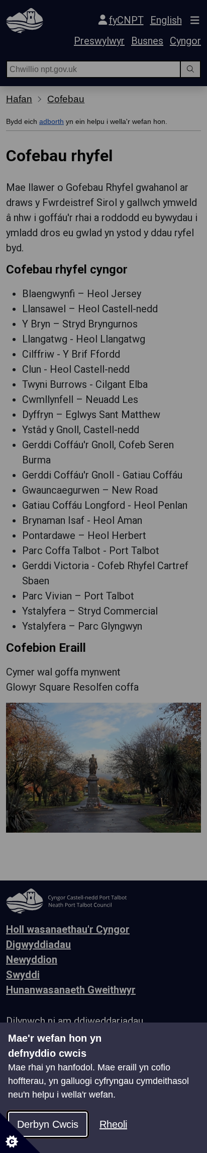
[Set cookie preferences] (20, 1133)
